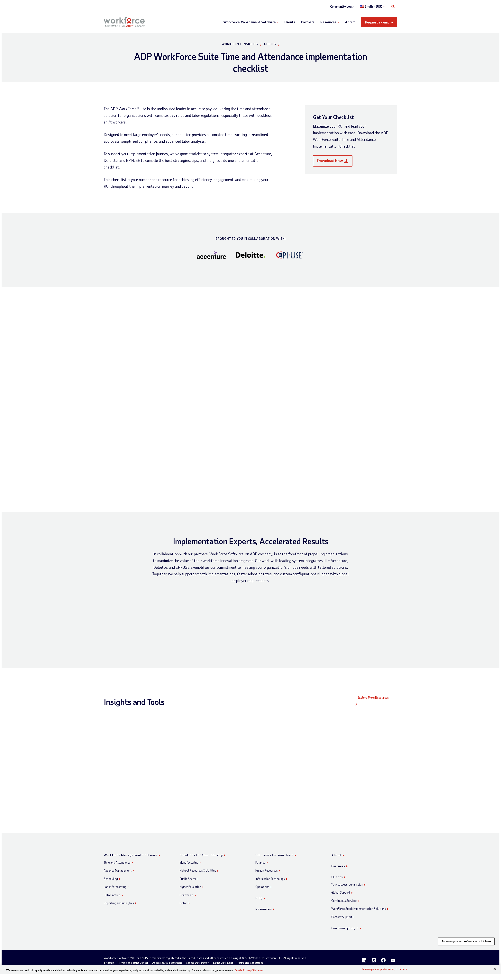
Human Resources (266, 870)
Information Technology (270, 878)
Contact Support (341, 917)
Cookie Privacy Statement (250, 970)
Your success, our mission (347, 884)
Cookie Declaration (197, 962)
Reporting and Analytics (119, 903)
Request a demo (377, 22)
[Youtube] (393, 960)
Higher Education (190, 886)
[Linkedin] (364, 960)
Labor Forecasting (115, 886)
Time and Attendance (117, 862)
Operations (262, 886)
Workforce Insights (240, 44)
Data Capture (112, 895)
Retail (183, 903)
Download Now (330, 160)
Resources (328, 22)
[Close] (494, 969)
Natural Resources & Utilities (198, 870)
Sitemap (109, 962)
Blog (259, 898)
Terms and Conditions (250, 962)
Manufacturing (189, 862)
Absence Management (118, 870)
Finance (260, 862)
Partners (307, 22)
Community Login (342, 6)
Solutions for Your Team (274, 855)
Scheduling (111, 878)
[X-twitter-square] (373, 960)
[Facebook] (383, 960)
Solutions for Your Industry (201, 855)
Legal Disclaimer (223, 962)
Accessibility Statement (167, 962)
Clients (289, 22)
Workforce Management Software (249, 22)
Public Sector (188, 878)
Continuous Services (344, 900)
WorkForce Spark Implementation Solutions (358, 908)
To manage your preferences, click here (466, 941)
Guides (270, 44)
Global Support (340, 892)
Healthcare (187, 895)
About (350, 22)
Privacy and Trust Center (133, 962)
